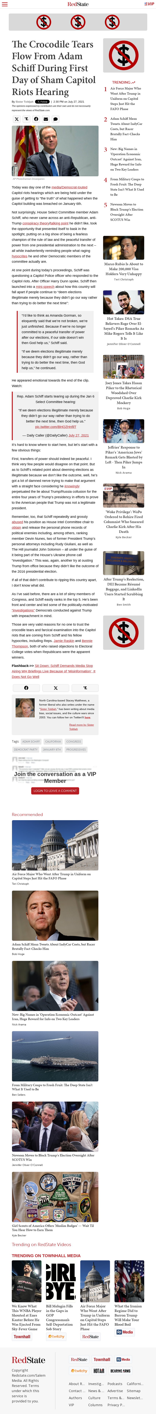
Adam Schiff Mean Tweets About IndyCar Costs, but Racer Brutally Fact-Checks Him (53, 946)
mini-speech (45, 287)
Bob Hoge (18, 954)
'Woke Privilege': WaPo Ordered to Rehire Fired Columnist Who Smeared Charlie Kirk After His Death (124, 521)
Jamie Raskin (64, 641)
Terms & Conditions (116, 1398)
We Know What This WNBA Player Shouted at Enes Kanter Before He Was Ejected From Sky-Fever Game (26, 1317)
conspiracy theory (35, 223)
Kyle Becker (19, 1235)
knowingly (72, 486)
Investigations (97, 1383)
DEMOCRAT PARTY (25, 749)
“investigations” (23, 610)
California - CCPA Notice (135, 1383)
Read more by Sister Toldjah (81, 727)
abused (17, 522)
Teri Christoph (20, 883)
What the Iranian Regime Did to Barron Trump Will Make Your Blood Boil (128, 1315)
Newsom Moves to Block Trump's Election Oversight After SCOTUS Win (53, 1157)
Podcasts (114, 1383)
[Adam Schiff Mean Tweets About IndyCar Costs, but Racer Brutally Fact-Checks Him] (55, 915)
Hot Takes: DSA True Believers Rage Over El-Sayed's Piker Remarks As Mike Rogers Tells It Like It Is (123, 328)
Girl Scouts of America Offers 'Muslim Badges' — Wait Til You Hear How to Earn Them (53, 1227)
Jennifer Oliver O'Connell (27, 1165)
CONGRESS (73, 741)
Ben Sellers (18, 1094)
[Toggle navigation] (5, 4)
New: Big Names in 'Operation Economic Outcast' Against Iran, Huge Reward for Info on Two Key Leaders (53, 1016)
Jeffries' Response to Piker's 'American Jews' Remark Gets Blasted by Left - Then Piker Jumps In (123, 457)
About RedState (77, 1383)
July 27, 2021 (78, 435)
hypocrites (19, 256)
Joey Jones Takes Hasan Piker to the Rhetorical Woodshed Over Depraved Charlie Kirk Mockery (123, 392)
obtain (16, 527)
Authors (75, 1398)
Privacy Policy (116, 1405)
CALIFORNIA (53, 741)
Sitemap (134, 1390)
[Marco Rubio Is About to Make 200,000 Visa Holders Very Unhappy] (123, 247)
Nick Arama (19, 1024)
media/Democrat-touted (69, 187)
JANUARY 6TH (52, 749)
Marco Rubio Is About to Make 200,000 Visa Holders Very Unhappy (123, 268)
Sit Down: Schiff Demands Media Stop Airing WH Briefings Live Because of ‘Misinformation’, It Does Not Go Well (53, 671)
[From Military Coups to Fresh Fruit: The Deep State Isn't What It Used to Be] (55, 1056)
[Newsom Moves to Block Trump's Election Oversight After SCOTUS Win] (55, 1126)
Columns (95, 1405)
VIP (71, 1405)
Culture (94, 1398)
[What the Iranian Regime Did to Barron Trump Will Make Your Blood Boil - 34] (129, 1281)
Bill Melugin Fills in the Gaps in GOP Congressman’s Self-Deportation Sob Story (59, 1317)
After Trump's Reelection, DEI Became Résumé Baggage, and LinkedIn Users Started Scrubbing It (123, 589)
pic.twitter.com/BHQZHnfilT (55, 427)
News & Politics (97, 1390)
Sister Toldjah (24, 101)
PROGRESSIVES (76, 749)
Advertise (115, 1390)
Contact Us (77, 1390)
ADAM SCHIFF (31, 741)
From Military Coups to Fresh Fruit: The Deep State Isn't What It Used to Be (52, 1087)
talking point (59, 223)
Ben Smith (124, 604)
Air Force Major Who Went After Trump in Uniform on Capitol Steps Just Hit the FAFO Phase (51, 876)
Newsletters (135, 1398)
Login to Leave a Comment (55, 791)
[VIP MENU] (149, 4)
